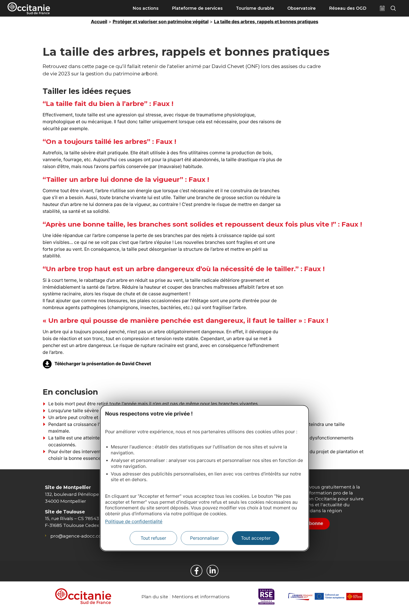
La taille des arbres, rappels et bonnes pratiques (266, 21)
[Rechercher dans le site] (393, 8)
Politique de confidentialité (133, 522)
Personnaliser (204, 538)
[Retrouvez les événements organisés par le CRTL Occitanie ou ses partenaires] (382, 8)
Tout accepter (256, 538)
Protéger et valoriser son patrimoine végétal (161, 21)
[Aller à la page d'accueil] (29, 8)
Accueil (99, 21)
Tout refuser (153, 538)
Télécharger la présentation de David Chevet (102, 363)
